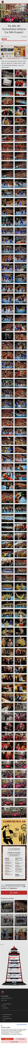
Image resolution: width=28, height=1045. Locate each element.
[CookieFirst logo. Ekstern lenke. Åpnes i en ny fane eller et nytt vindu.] (1, 1025)
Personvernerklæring (21, 1024)
